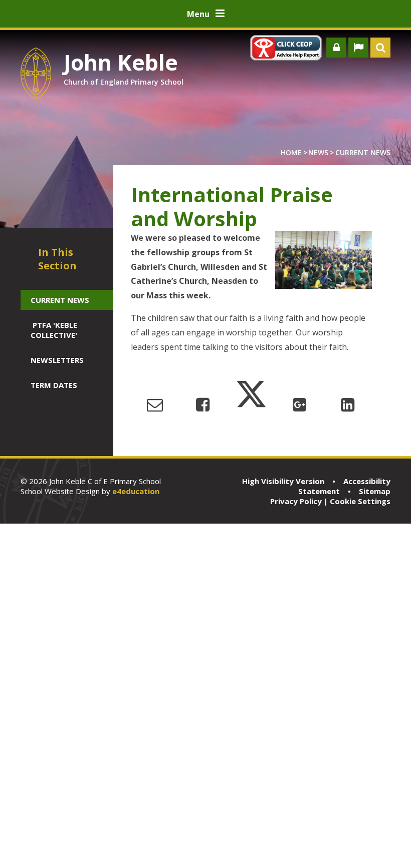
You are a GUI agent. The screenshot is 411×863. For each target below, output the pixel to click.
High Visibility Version (283, 481)
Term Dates (54, 385)
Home (291, 152)
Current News (362, 152)
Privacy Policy (296, 501)
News (318, 152)
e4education (135, 491)
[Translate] (358, 48)
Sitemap (374, 491)
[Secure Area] (336, 48)
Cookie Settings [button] (360, 501)
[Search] (380, 48)
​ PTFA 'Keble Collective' (54, 330)
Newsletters (57, 360)
